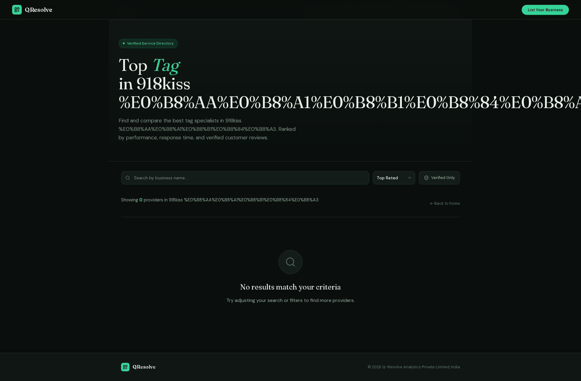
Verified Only (443, 177)
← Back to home (445, 203)
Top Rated (387, 178)
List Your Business (545, 9)
